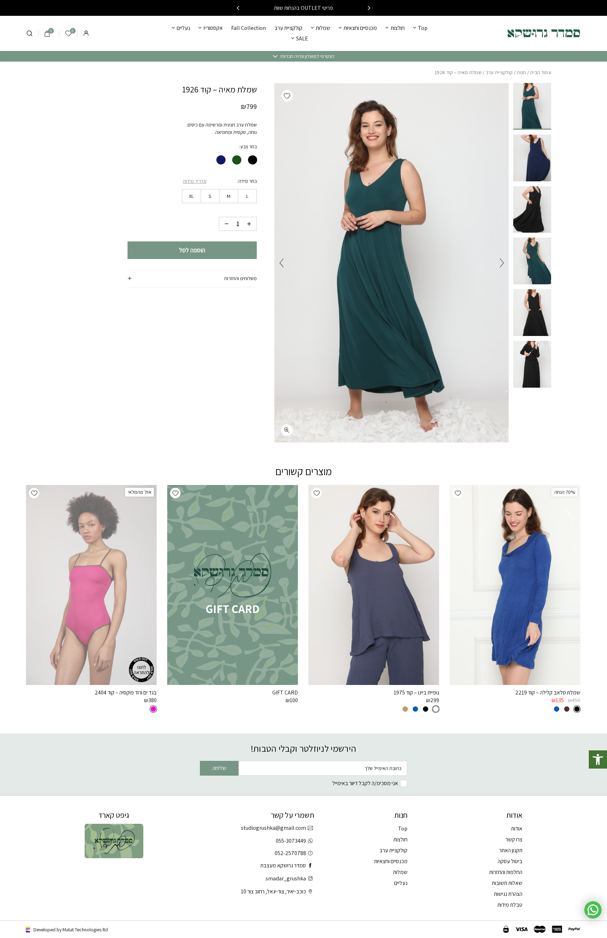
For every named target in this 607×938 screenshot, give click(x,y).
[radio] (252, 160)
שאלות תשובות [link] (507, 883)
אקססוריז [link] (213, 28)
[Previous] (369, 8)
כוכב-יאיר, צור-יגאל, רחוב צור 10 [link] (273, 891)
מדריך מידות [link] (195, 181)
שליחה (219, 768)
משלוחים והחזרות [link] (240, 278)
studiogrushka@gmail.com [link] (273, 828)
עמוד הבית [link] (540, 72)
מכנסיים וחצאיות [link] (360, 28)
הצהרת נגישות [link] (508, 894)
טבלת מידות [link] (509, 904)
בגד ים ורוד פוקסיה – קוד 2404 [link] (126, 692)
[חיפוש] (29, 33)
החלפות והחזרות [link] (505, 872)
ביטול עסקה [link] (510, 861)
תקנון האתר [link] (510, 850)
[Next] (238, 8)
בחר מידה (248, 181)
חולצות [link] (397, 28)
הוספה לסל (192, 250)
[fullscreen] (287, 430)
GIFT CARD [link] (285, 692)
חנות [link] (521, 72)
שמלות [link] (323, 28)
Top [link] (422, 28)
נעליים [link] (183, 28)
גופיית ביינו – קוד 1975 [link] (416, 692)
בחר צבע (248, 146)
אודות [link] (516, 828)
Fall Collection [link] (248, 28)
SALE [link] (302, 38)
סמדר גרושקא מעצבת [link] (283, 865)
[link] (598, 759)
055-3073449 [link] (291, 841)
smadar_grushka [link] (286, 878)
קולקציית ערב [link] (288, 28)
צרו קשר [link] (513, 839)
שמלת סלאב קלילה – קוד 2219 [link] (547, 692)
